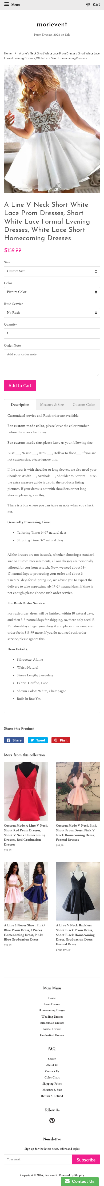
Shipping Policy (52, 1084)
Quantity (10, 324)
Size (7, 262)
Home (8, 53)
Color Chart (52, 1078)
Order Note (12, 345)
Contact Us (52, 1071)
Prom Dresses (52, 1004)
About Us (52, 1065)
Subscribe (86, 1159)
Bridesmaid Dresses (52, 1023)
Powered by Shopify (71, 1175)
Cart (96, 4)
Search (52, 1059)
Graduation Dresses (52, 1035)
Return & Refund (52, 1096)
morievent (52, 24)
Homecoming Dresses (52, 1010)
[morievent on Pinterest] (52, 1122)
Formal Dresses (52, 1029)
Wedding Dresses (52, 1017)
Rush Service (13, 304)
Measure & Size (52, 1090)
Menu (15, 4)
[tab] (20, 404)
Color (8, 283)
